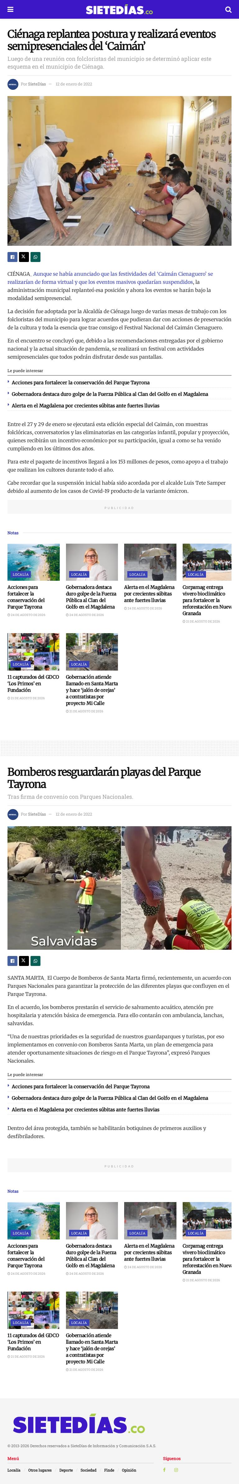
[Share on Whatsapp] (35, 257)
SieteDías (37, 84)
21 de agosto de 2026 (202, 621)
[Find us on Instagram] (176, 1470)
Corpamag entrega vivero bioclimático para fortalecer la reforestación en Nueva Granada (208, 600)
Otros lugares (40, 1469)
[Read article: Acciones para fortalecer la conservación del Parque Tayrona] (33, 562)
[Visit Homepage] (119, 9)
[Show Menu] (10, 9)
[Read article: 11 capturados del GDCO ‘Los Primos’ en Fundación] (33, 652)
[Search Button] (228, 9)
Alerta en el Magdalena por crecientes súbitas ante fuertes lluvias (85, 406)
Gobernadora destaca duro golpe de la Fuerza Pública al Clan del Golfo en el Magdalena (110, 394)
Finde (109, 1469)
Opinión (129, 1469)
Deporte (66, 1469)
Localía (21, 574)
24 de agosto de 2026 (27, 615)
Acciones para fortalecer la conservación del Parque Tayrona (81, 383)
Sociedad (88, 1469)
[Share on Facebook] (12, 257)
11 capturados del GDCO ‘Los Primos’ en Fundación (33, 683)
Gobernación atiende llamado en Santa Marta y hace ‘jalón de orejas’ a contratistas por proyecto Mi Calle (92, 690)
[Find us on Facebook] (164, 1470)
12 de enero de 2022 (74, 84)
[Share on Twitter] (24, 257)
